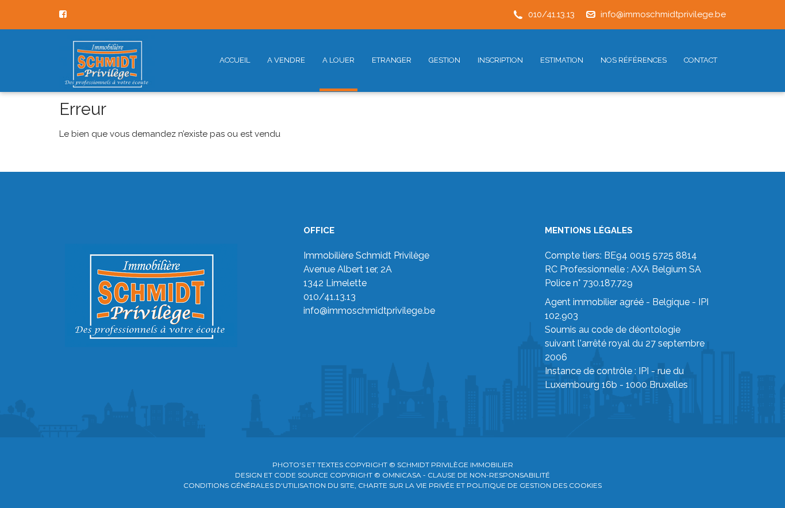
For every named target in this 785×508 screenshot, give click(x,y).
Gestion (444, 60)
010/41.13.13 (551, 14)
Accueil (235, 60)
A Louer (338, 60)
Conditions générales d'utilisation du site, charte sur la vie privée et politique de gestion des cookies (392, 485)
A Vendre (286, 60)
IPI (643, 370)
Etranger (391, 60)
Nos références (634, 60)
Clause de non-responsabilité (489, 475)
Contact (700, 60)
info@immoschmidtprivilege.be (663, 14)
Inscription (500, 60)
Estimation (561, 60)
